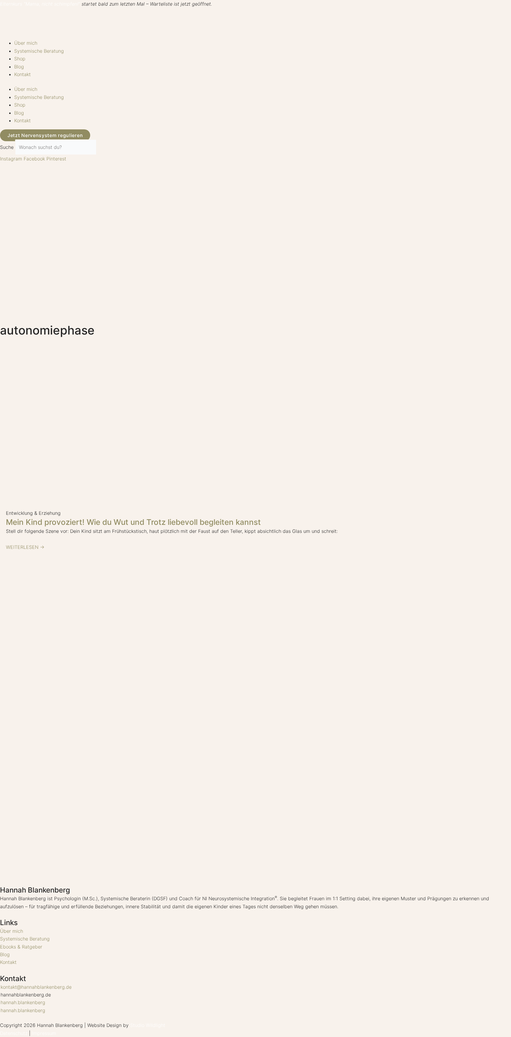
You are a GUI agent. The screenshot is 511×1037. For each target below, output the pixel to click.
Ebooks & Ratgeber (21, 947)
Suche (7, 147)
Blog (19, 67)
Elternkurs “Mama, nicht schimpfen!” (40, 4)
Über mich (25, 43)
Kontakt (22, 74)
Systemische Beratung (39, 51)
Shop (19, 59)
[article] (255, 902)
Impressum (44, 1033)
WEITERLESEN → (25, 547)
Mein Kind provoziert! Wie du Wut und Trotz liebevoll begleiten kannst (133, 522)
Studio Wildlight (147, 1025)
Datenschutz (14, 1033)
